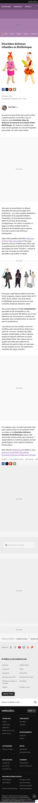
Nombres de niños (22, 639)
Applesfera (5, 727)
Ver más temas (8, 694)
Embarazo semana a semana (9, 682)
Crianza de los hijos (27, 677)
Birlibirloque (17, 450)
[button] (13, 107)
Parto (21, 669)
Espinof (22, 738)
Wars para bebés (15, 241)
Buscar (35, 702)
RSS (28, 647)
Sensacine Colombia (26, 785)
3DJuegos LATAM (25, 779)
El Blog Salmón (24, 763)
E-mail (14, 89)
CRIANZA (28, 7)
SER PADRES (6, 7)
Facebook (3, 89)
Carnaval (30, 459)
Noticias (5, 665)
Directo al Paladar (7, 749)
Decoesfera (5, 766)
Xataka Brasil (6, 782)
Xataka (4, 721)
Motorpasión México (26, 788)
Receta (26, 34)
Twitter (6, 89)
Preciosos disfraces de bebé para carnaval (19, 455)
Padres (4, 687)
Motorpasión (23, 749)
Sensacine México (25, 782)
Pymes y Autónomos (26, 766)
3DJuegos (23, 721)
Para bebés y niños (17, 459)
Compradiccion (6, 769)
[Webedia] (33, 1)
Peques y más (25, 687)
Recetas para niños (9, 677)
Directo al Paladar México (10, 788)
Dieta (5, 34)
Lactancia (5, 669)
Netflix (19, 34)
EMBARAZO (18, 7)
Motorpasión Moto (25, 752)
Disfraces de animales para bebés (15, 452)
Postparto (5, 673)
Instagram (23, 647)
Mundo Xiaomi (6, 733)
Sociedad (23, 681)
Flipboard (10, 89)
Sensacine (23, 735)
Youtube (19, 647)
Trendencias (6, 763)
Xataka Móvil (6, 724)
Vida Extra (23, 724)
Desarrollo (23, 673)
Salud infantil (24, 665)
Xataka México (6, 779)
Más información (30, 801)
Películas (34, 34)
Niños (12, 34)
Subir (30, 711)
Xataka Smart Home (8, 730)
